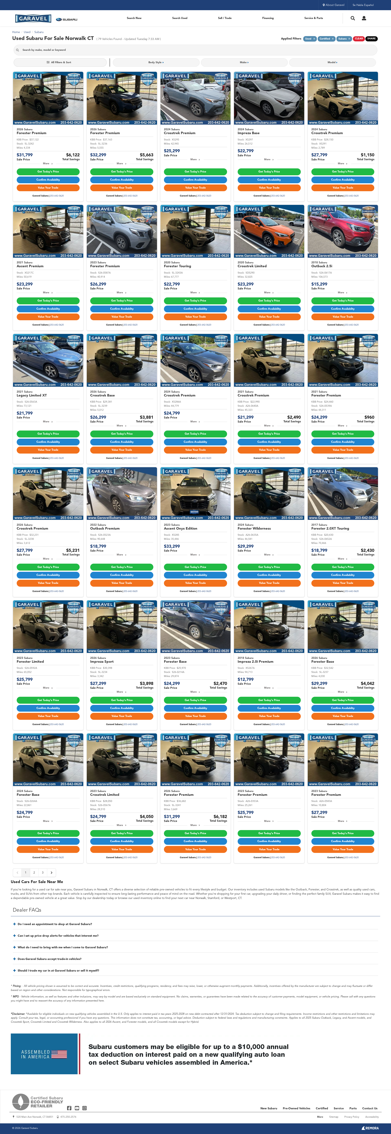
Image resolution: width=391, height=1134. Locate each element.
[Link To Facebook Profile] (70, 1108)
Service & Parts (313, 18)
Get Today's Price (48, 171)
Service (339, 1108)
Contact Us (369, 1108)
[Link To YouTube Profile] (77, 1108)
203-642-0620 (57, 196)
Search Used (179, 18)
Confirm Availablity (48, 180)
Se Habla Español (363, 5)
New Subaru (268, 1108)
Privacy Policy (351, 1117)
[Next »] (51, 873)
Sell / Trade (225, 18)
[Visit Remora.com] (370, 1129)
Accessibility (372, 1117)
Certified (322, 1108)
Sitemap (333, 1117)
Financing (268, 18)
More (46, 163)
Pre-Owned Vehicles (296, 1108)
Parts (353, 1108)
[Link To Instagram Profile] (84, 1108)
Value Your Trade (48, 188)
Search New (134, 18)
